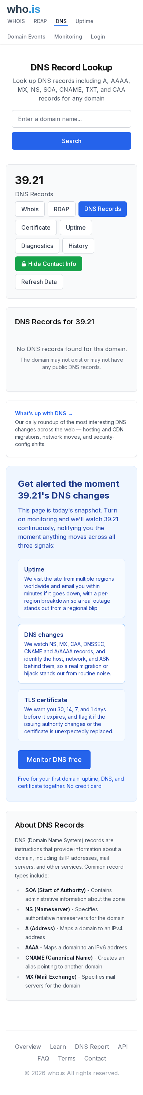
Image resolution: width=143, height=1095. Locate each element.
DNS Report (92, 1046)
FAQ (43, 1058)
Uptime (85, 21)
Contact (95, 1058)
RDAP (40, 21)
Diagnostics (37, 245)
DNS (61, 21)
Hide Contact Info (52, 263)
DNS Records (102, 208)
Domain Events (26, 36)
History (78, 245)
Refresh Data (39, 281)
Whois (29, 209)
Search (71, 141)
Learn (58, 1046)
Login (98, 36)
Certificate (36, 227)
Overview (28, 1046)
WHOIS (16, 21)
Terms (67, 1058)
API (123, 1046)
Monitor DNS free (54, 759)
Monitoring (68, 36)
